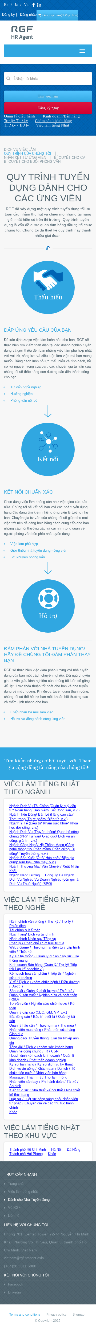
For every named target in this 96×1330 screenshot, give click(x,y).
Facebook (15, 1284)
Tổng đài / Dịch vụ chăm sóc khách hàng (41, 1047)
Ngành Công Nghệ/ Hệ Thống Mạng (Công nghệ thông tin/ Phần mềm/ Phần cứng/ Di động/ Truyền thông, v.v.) (42, 849)
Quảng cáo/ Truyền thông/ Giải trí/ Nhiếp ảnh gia (44, 1040)
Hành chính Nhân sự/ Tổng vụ (32, 939)
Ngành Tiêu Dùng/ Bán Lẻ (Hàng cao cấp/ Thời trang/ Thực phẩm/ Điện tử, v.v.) (41, 816)
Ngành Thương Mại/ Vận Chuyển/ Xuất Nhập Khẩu (44, 868)
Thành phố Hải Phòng (26, 1154)
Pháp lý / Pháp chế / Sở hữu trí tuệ (36, 943)
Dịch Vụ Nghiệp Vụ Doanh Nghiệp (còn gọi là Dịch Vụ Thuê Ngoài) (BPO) (43, 881)
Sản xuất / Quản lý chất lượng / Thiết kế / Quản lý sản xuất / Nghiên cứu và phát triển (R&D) (43, 995)
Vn (26, 5)
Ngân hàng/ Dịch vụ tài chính (31, 934)
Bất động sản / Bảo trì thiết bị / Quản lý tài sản (42, 1019)
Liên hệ (13, 1216)
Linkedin (14, 1292)
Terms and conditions (24, 1314)
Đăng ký (8, 15)
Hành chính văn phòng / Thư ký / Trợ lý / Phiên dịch (41, 924)
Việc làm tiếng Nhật (52, 125)
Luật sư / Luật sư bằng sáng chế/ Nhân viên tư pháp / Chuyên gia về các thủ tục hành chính (43, 1103)
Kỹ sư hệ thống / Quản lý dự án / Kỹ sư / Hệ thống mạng (44, 958)
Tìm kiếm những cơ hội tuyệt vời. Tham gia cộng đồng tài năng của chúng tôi (48, 764)
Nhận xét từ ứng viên (25, 158)
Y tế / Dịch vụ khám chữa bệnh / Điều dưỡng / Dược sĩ (44, 984)
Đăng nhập (28, 15)
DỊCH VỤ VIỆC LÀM (20, 150)
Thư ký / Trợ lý (16, 125)
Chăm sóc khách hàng (53, 121)
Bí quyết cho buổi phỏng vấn (32, 162)
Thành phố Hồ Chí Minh (27, 1150)
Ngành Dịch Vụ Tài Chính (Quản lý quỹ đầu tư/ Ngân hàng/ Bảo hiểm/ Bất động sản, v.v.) (44, 808)
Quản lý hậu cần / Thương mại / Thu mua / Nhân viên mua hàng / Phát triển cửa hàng (42, 1027)
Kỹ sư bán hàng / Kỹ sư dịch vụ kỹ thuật (41, 1064)
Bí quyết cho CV (69, 158)
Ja (16, 5)
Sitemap (79, 1314)
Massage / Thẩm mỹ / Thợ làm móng (38, 1077)
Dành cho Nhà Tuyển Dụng (29, 1200)
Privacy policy (56, 1314)
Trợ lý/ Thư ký (16, 121)
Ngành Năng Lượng (24, 875)
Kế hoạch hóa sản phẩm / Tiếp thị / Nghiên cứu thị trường (42, 975)
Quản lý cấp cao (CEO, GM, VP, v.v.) (38, 1012)
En (6, 5)
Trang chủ (15, 1184)
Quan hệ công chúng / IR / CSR (33, 1051)
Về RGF (14, 1208)
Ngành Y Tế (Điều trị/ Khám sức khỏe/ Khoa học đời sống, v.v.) (43, 825)
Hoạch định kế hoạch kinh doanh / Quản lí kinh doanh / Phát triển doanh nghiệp (41, 1058)
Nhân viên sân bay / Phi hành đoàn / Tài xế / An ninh (43, 1084)
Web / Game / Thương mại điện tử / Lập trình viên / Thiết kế (44, 949)
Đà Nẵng (73, 1150)
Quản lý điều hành (19, 116)
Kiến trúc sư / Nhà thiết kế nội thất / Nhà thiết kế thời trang (44, 1092)
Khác (13, 1112)
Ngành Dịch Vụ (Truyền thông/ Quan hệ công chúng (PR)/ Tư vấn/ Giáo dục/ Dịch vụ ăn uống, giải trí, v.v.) (44, 836)
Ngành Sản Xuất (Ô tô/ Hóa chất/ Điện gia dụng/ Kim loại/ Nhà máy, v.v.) (41, 860)
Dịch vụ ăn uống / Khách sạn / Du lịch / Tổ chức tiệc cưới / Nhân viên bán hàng (42, 1071)
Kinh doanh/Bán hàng (61, 116)
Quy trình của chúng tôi (27, 154)
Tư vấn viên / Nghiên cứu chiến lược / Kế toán (41, 1006)
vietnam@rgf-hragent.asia (24, 1258)
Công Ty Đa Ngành (59, 875)
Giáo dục (16, 1034)
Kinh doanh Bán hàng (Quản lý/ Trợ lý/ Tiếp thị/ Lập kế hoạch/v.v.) (43, 967)
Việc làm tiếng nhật (23, 1192)
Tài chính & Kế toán (24, 930)
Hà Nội (56, 1150)
